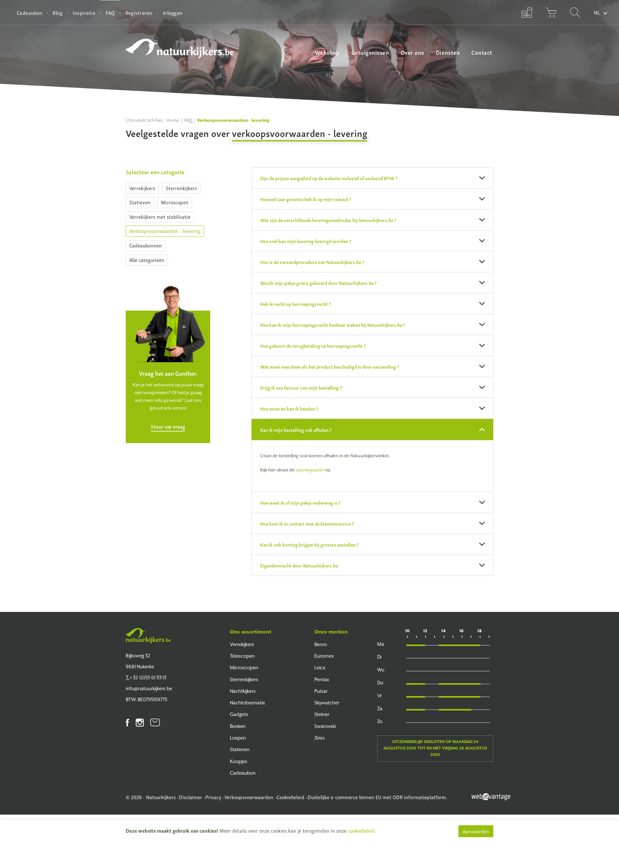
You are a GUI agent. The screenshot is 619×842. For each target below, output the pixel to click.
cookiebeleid (361, 830)
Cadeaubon (29, 12)
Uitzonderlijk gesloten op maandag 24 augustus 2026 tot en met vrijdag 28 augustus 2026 (435, 748)
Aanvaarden (476, 831)
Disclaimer (190, 797)
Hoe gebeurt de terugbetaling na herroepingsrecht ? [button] (313, 345)
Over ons (412, 52)
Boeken (238, 726)
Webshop (327, 52)
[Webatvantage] (491, 796)
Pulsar (321, 691)
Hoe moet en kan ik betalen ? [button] (289, 408)
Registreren (138, 12)
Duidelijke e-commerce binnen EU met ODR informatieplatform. (377, 797)
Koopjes (238, 761)
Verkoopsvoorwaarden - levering (165, 231)
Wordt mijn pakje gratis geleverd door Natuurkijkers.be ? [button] (318, 282)
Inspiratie (84, 12)
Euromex (324, 656)
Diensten (448, 52)
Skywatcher (326, 702)
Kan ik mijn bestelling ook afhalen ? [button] (295, 429)
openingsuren (310, 469)
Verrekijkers (142, 188)
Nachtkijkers (243, 691)
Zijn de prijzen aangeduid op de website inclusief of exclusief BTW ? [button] (328, 178)
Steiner (321, 714)
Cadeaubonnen (145, 245)
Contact (481, 52)
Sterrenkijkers (181, 188)
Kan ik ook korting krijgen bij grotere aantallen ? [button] (309, 544)
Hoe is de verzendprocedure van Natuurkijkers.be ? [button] (312, 262)
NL (597, 12)
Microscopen (175, 202)
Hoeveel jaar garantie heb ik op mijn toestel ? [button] (305, 199)
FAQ (110, 12)
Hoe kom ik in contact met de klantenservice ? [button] (307, 523)
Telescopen (242, 656)
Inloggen (173, 12)
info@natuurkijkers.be (149, 688)
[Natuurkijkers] (148, 636)
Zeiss (319, 737)
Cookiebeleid (290, 797)
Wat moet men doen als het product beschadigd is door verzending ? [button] (329, 366)
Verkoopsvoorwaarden (248, 797)
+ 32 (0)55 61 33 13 (146, 677)
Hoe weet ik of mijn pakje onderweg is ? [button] (300, 502)
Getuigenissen (370, 52)
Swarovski (325, 726)
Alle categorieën (146, 260)
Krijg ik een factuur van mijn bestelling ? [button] (301, 387)
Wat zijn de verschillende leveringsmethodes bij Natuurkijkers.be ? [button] (328, 220)
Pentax (321, 679)
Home (172, 120)
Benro (320, 644)
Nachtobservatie (247, 702)
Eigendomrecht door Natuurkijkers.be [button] (299, 565)
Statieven (140, 202)
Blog (58, 12)
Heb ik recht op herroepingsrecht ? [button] (295, 303)
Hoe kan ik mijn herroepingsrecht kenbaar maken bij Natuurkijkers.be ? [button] (332, 324)
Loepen (238, 737)
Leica (319, 667)
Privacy (213, 797)
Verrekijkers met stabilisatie (160, 216)
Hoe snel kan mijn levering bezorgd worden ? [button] (305, 241)
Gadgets (239, 714)
